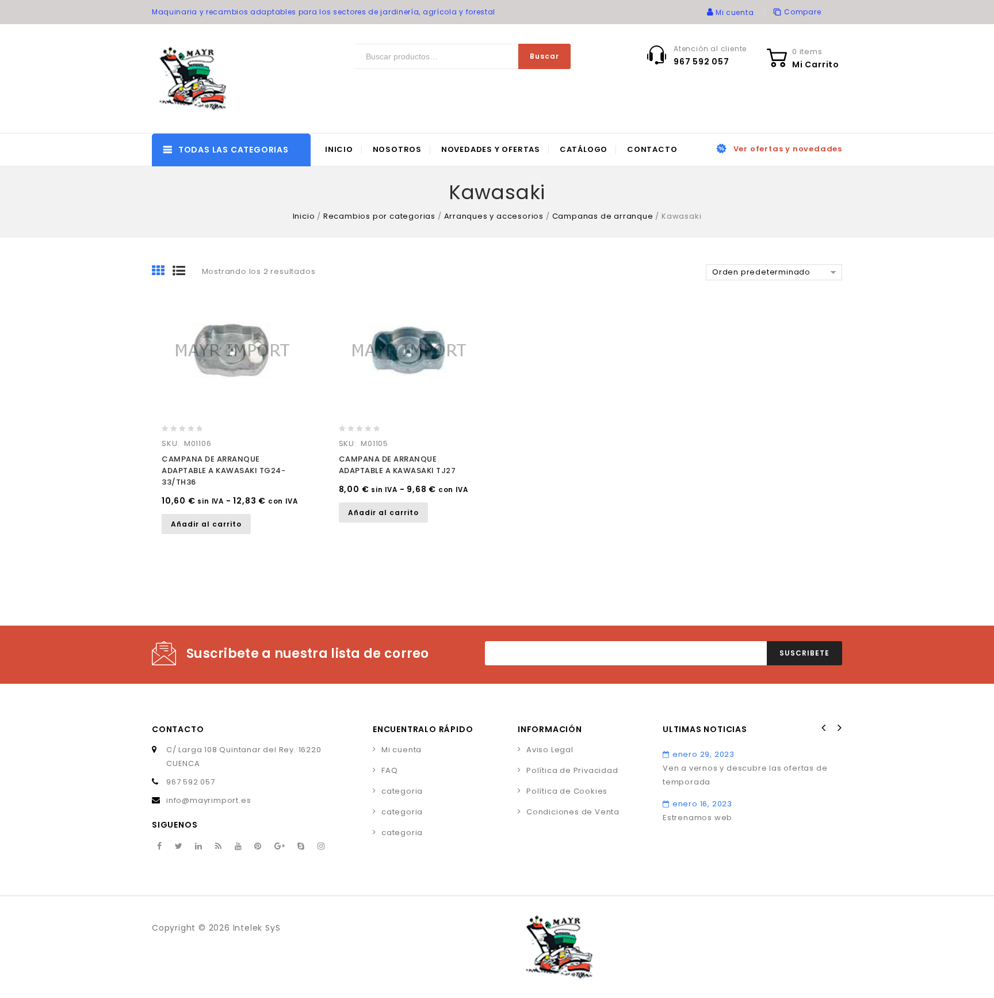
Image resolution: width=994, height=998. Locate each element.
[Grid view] (162, 271)
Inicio (339, 149)
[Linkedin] (199, 846)
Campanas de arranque (602, 216)
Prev (823, 728)
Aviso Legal (550, 749)
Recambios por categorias (379, 216)
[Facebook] (159, 846)
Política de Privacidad (572, 770)
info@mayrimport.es (208, 800)
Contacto (652, 149)
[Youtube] (238, 846)
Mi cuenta (401, 749)
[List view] (183, 271)
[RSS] (218, 846)
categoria (402, 791)
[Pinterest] (258, 846)
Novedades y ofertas (490, 149)
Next (838, 728)
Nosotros (397, 149)
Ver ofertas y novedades (787, 148)
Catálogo (583, 149)
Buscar (544, 56)
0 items (807, 51)
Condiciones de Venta (573, 811)
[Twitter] (179, 846)
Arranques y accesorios (494, 216)
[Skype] (301, 846)
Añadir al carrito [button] (206, 524)
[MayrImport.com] (195, 78)
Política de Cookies (566, 791)
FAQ (389, 770)
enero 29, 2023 (703, 754)
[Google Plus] (279, 846)
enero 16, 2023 (702, 803)
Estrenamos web (697, 817)
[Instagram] (321, 846)
